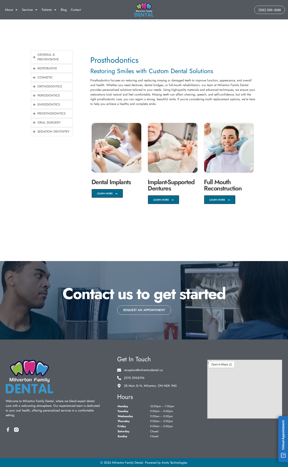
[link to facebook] (8, 429)
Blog (64, 9)
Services (27, 9)
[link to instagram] (16, 429)
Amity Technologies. (175, 462)
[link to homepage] (144, 10)
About (9, 9)
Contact (76, 9)
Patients (47, 9)
